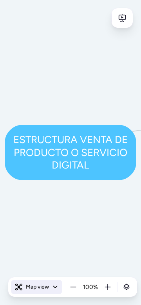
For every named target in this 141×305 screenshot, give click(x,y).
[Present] (122, 18)
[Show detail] (126, 287)
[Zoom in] (108, 287)
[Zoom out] (73, 287)
